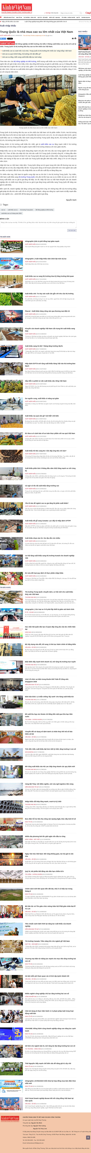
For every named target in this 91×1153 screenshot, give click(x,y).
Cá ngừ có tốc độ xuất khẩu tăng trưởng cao (42, 486)
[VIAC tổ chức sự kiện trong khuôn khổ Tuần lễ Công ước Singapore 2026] (11, 684)
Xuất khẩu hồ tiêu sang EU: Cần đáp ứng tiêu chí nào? (45, 451)
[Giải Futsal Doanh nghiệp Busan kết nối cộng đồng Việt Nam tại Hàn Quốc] (11, 1103)
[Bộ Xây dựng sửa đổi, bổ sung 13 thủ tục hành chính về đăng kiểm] (11, 649)
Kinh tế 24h (19, 17)
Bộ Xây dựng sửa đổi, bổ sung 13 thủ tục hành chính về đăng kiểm (50, 644)
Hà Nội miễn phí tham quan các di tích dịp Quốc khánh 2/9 (47, 976)
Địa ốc (78, 17)
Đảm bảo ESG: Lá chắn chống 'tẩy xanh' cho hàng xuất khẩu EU (49, 697)
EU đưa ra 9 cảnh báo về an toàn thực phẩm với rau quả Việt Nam (50, 433)
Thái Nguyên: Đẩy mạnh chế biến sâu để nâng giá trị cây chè (48, 1063)
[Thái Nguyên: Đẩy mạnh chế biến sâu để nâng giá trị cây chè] (11, 1068)
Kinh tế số (28, 822)
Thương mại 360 (85, 17)
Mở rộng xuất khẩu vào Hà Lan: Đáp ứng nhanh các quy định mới (50, 766)
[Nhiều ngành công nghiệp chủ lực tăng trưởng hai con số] (11, 999)
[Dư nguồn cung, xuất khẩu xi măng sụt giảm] (11, 403)
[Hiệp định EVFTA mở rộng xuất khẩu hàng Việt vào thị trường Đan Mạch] (11, 368)
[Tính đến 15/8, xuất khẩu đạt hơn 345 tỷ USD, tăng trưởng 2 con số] (11, 754)
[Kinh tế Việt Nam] (17, 8)
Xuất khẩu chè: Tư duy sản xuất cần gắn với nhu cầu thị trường (49, 294)
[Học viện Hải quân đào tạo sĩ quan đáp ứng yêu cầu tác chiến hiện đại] (11, 632)
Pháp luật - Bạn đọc (54, 17)
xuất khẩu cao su (47, 144)
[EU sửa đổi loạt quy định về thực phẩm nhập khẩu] (11, 578)
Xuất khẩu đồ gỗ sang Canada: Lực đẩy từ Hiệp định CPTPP (48, 521)
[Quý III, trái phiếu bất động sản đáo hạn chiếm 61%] (11, 876)
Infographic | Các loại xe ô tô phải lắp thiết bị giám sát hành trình (49, 609)
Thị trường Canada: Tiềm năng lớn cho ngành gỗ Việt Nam (47, 941)
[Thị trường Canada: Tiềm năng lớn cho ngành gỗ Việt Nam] (11, 946)
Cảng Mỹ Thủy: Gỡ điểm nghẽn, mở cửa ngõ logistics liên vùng (49, 784)
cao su (3, 209)
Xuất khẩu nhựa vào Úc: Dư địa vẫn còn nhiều (42, 538)
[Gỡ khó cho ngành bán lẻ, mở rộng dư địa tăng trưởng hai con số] (11, 1051)
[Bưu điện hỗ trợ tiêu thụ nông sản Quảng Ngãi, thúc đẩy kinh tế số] (11, 824)
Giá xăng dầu (55, 13)
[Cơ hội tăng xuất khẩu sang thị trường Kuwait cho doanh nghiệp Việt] (11, 561)
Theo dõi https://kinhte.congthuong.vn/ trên (34, 35)
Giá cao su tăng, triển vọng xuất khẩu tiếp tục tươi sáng (21, 57)
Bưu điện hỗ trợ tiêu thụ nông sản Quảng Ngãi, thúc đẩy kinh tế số (50, 819)
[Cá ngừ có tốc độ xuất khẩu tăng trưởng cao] (11, 491)
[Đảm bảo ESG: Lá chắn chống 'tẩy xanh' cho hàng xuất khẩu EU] (11, 702)
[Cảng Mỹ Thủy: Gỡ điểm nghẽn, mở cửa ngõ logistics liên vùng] (11, 789)
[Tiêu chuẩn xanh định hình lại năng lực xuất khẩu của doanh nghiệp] (11, 929)
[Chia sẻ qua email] (73, 39)
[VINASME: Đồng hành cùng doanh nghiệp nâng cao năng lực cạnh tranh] (11, 1033)
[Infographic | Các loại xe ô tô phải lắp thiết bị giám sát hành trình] (11, 614)
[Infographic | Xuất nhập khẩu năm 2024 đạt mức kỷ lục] (11, 264)
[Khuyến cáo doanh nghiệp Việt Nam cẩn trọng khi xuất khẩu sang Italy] (11, 333)
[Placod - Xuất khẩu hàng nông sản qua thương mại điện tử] (11, 316)
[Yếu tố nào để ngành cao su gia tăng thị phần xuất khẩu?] (11, 508)
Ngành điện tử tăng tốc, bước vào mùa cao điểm (57, 21)
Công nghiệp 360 (30, 996)
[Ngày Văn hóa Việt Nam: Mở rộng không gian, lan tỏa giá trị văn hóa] (11, 859)
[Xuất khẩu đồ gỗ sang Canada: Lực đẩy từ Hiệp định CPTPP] (11, 526)
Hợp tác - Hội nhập (43, 17)
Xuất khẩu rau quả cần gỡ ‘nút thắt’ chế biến (42, 416)
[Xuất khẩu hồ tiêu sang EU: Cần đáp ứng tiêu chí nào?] (11, 456)
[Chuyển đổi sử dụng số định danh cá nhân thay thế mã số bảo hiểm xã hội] (11, 737)
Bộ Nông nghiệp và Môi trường (25, 61)
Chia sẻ (4, 38)
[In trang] (75, 38)
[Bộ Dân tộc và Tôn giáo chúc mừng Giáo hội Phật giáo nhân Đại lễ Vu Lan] (11, 911)
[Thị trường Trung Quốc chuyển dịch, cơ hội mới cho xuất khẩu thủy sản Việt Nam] (11, 597)
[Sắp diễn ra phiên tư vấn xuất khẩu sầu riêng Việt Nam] (11, 386)
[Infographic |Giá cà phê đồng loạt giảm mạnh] (11, 246)
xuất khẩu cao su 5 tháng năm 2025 (11, 213)
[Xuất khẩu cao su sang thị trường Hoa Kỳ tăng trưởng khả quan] (11, 281)
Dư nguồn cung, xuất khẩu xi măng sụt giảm (42, 398)
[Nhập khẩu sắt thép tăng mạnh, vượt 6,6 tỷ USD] (11, 806)
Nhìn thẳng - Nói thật (32, 839)
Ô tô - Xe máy (29, 612)
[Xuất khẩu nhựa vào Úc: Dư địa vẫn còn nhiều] (11, 543)
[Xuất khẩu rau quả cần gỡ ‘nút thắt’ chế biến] (11, 421)
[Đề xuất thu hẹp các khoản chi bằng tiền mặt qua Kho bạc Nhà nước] (11, 719)
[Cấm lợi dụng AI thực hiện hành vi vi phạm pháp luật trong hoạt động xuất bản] (11, 1016)
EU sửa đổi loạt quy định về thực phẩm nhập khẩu (44, 573)
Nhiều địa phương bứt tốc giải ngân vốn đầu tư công (45, 836)
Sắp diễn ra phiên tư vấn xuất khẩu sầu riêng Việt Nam (45, 381)
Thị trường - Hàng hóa (29, 17)
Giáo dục (28, 632)
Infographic (29, 752)
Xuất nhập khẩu (30, 244)
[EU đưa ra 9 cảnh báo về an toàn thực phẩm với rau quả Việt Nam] (11, 438)
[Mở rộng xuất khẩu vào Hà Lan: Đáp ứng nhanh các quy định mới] (11, 771)
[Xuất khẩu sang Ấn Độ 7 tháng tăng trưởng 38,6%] (11, 351)
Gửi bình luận (71, 230)
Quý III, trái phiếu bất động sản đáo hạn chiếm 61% (44, 871)
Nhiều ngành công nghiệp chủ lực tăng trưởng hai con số (47, 993)
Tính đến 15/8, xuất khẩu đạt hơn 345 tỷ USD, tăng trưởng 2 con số (50, 749)
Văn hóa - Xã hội (30, 647)
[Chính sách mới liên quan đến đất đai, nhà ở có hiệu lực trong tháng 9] (11, 894)
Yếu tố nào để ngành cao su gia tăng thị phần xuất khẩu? (46, 503)
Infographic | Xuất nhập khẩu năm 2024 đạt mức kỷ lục (45, 259)
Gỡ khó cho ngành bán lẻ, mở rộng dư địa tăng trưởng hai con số (50, 1046)
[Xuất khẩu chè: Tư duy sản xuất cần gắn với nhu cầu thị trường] (11, 299)
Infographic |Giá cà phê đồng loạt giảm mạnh (42, 241)
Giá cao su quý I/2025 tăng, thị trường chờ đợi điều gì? (21, 54)
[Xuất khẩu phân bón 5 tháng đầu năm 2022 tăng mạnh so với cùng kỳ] (11, 473)
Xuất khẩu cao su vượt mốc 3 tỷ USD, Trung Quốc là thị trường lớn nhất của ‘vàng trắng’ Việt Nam (37, 51)
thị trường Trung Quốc (27, 177)
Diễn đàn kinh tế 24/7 (9, 17)
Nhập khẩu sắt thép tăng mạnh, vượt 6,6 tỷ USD (43, 801)
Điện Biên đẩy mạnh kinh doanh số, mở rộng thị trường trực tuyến (50, 662)
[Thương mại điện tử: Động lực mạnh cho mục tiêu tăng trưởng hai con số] (11, 964)
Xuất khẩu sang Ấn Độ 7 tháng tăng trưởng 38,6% (44, 346)
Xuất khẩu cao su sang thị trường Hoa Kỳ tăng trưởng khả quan (49, 276)
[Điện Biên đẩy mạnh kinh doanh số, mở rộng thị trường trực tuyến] (11, 667)
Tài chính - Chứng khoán (68, 17)
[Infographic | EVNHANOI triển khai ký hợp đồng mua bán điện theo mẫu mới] (11, 1086)
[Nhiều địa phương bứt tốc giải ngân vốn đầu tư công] (11, 841)
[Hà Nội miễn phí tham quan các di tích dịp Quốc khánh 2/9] (11, 981)
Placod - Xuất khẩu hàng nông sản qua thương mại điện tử (47, 311)
